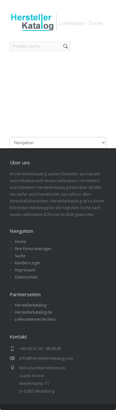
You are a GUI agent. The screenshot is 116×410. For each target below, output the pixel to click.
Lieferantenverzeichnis (35, 319)
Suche (20, 256)
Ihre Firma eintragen (33, 248)
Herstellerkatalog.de (33, 312)
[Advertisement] (58, 95)
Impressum (25, 270)
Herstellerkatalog (30, 305)
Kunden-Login (27, 263)
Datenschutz (26, 277)
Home (20, 241)
